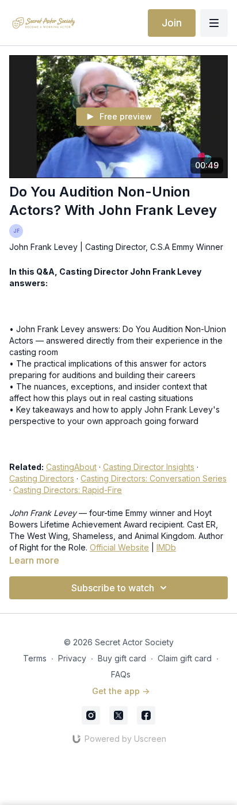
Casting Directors (41, 478)
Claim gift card (185, 658)
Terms (35, 658)
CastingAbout (71, 467)
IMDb (166, 547)
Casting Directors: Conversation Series (154, 478)
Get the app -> (121, 691)
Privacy (72, 658)
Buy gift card (122, 658)
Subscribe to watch (112, 588)
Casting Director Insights (148, 467)
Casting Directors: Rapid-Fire (67, 490)
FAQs (121, 674)
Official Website (119, 547)
